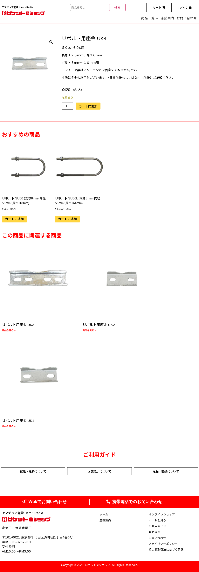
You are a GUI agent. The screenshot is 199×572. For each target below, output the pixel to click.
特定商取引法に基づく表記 (166, 549)
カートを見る (157, 520)
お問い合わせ (187, 18)
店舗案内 (167, 18)
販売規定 (154, 532)
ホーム (104, 514)
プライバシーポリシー (163, 543)
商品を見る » (9, 330)
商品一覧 (148, 18)
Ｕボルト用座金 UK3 (18, 325)
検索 (117, 7)
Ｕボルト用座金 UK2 (99, 325)
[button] (51, 42)
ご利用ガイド (157, 526)
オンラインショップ (162, 514)
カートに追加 (88, 106)
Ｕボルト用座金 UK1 (18, 421)
